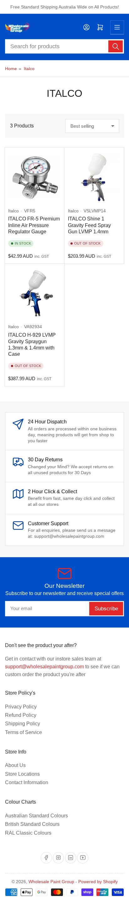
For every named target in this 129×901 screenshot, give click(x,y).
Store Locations (22, 774)
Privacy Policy (21, 706)
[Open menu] (117, 27)
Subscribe (106, 609)
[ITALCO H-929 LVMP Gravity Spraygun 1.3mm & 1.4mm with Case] (34, 293)
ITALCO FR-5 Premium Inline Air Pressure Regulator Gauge (34, 225)
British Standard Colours (32, 824)
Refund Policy (20, 715)
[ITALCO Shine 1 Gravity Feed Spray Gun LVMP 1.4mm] (94, 177)
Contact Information (26, 782)
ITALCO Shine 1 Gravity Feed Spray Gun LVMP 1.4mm (89, 225)
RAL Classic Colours (28, 833)
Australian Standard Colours (36, 815)
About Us (15, 765)
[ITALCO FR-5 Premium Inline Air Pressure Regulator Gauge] (34, 177)
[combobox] (64, 46)
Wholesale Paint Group (51, 881)
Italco (29, 68)
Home (11, 68)
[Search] (115, 46)
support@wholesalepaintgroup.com (44, 666)
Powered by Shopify (98, 881)
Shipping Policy (22, 723)
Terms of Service (23, 732)
